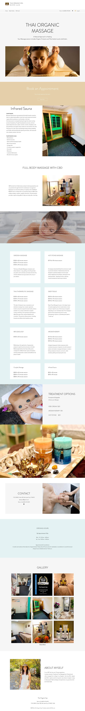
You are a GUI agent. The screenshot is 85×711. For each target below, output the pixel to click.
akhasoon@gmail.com (24, 499)
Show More (42, 644)
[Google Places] (72, 11)
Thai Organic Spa (42, 698)
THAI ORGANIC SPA (16, 3)
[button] (21, 584)
